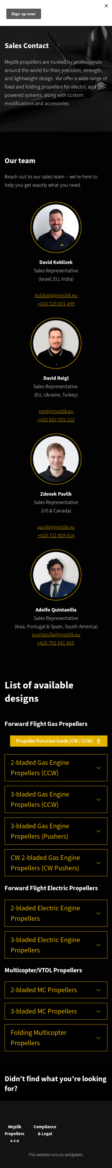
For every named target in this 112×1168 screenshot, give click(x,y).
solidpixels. (74, 1154)
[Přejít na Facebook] (49, 1113)
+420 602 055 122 (56, 419)
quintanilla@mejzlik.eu (56, 634)
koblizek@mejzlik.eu (56, 295)
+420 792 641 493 (55, 642)
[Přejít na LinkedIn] (63, 1113)
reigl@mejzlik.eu (56, 411)
